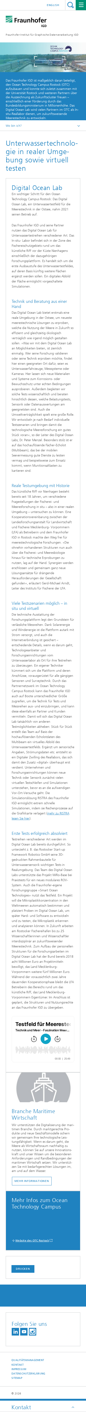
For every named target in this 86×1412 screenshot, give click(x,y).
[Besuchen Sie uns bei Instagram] (32, 1332)
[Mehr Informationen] (43, 1089)
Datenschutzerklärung (28, 1373)
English (53, 5)
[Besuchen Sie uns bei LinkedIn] (15, 1332)
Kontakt (17, 1364)
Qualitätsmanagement (27, 1360)
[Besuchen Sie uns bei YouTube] (24, 1332)
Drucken (23, 1268)
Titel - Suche (70, 5)
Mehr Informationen (31, 1181)
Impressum (18, 1369)
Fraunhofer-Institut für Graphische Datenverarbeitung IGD (42, 34)
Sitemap (16, 1378)
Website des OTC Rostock (32, 1240)
